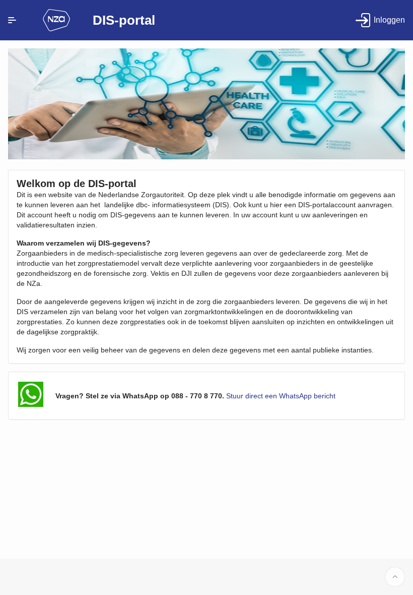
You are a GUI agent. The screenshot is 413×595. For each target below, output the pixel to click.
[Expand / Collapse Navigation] (12, 20)
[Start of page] (395, 577)
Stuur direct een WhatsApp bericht (280, 396)
